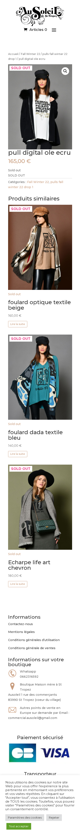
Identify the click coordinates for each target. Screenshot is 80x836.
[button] (65, 71)
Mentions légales (21, 632)
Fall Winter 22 (30, 54)
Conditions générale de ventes (31, 648)
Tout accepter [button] (19, 826)
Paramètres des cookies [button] (25, 817)
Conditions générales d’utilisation (34, 640)
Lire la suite (17, 324)
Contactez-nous (20, 624)
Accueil (13, 54)
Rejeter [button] (54, 817)
